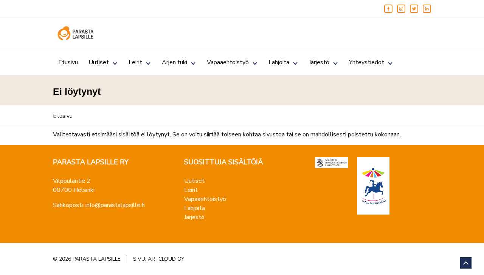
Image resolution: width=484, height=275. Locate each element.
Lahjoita (278, 62)
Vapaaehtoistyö (228, 62)
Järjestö (319, 62)
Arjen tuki (174, 62)
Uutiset (98, 62)
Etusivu (68, 62)
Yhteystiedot (366, 62)
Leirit (135, 62)
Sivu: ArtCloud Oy (159, 259)
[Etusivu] (75, 33)
